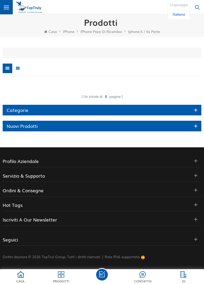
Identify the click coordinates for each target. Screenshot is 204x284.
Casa (53, 31)
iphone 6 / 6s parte (144, 31)
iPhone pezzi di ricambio (101, 31)
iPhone (68, 31)
